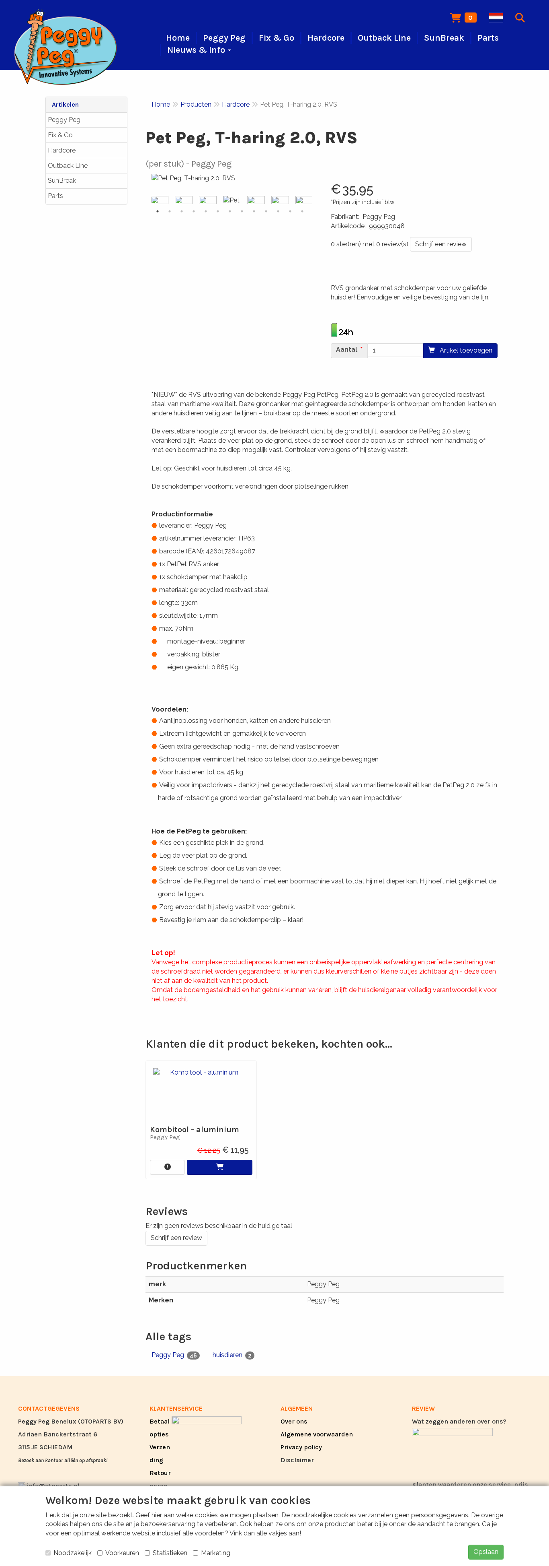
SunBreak (62, 180)
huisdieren (232, 1355)
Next (314, 201)
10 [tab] (266, 211)
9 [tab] (254, 211)
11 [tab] (278, 211)
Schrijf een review (441, 244)
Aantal (346, 350)
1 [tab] (158, 211)
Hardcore (62, 150)
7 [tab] (230, 211)
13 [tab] (302, 211)
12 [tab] (290, 211)
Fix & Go (60, 135)
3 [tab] (182, 211)
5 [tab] (206, 211)
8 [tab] (242, 211)
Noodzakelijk (72, 1553)
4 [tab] (194, 211)
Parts (55, 196)
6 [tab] (218, 211)
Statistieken (170, 1553)
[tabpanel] (232, 200)
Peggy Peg (64, 120)
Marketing (215, 1553)
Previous (149, 201)
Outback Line (68, 165)
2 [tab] (170, 211)
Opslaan (485, 1552)
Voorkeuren (122, 1553)
